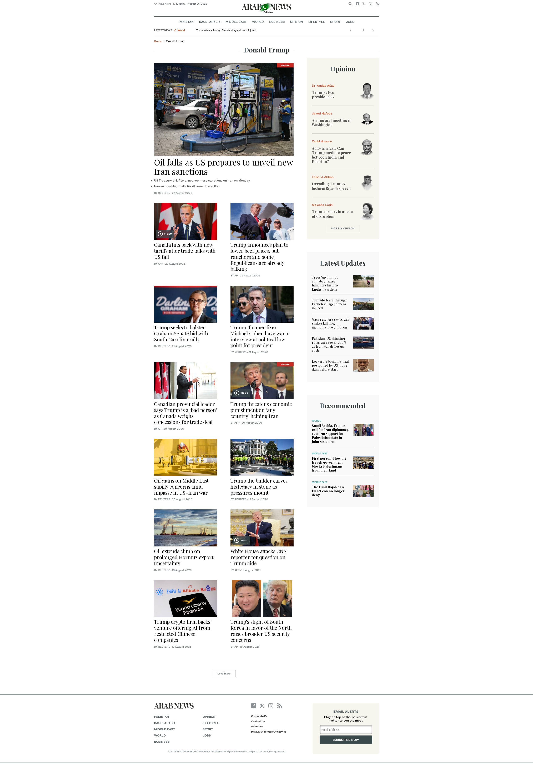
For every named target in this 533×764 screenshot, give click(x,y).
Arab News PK (167, 3)
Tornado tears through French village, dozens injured (226, 30)
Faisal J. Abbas (323, 177)
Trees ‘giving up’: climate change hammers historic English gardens (325, 283)
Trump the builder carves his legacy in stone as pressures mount (259, 486)
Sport (335, 22)
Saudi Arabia (209, 22)
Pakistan (186, 22)
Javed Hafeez (322, 113)
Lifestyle (316, 22)
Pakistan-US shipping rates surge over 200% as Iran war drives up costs (329, 344)
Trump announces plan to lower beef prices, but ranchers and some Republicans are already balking (259, 256)
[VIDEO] (185, 221)
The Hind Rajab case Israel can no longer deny (328, 491)
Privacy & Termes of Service (268, 731)
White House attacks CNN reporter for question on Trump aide (258, 557)
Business (277, 22)
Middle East (236, 22)
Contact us (258, 721)
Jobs (350, 22)
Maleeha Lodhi (322, 205)
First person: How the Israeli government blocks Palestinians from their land (329, 464)
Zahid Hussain (322, 141)
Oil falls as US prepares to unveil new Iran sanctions (223, 167)
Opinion (296, 22)
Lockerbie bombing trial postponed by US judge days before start (330, 365)
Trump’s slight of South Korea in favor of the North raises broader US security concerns (261, 630)
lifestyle (211, 723)
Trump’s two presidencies (323, 95)
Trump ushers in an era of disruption (332, 214)
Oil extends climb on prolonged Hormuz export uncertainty (183, 557)
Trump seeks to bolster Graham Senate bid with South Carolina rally (181, 333)
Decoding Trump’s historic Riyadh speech (331, 186)
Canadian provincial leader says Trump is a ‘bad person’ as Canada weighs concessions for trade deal (185, 413)
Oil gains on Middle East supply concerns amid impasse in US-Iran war (181, 486)
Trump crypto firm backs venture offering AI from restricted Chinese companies (182, 630)
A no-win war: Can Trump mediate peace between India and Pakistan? (331, 155)
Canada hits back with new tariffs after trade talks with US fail (184, 250)
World (258, 22)
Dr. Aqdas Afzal (323, 85)
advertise (257, 726)
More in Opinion (343, 228)
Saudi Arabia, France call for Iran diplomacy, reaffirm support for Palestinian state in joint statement (330, 433)
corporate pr (259, 716)
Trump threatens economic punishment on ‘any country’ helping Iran (261, 410)
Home (158, 41)
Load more (223, 673)
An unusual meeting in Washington (331, 122)
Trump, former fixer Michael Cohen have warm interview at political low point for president (260, 336)
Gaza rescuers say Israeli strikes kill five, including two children (330, 323)
